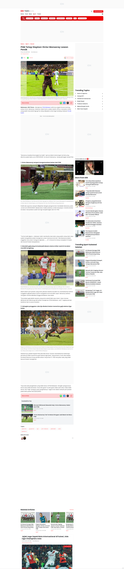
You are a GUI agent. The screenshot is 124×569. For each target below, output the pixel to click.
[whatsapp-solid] (61, 103)
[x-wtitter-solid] (68, 103)
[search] (91, 11)
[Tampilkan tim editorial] (73, 436)
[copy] (71, 103)
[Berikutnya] (74, 509)
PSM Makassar (46, 107)
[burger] (102, 14)
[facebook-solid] (64, 103)
